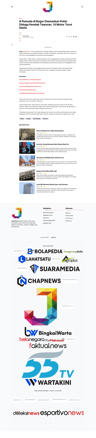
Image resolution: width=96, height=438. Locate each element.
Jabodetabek (37, 118)
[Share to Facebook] (67, 37)
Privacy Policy (69, 215)
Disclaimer (46, 218)
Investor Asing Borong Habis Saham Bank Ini (32, 83)
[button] (82, 7)
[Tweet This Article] (69, 37)
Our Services (69, 218)
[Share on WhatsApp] (71, 37)
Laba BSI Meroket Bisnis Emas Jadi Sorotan (31, 93)
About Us (67, 213)
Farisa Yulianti (26, 36)
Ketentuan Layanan (48, 212)
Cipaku (29, 118)
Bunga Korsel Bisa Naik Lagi (27, 90)
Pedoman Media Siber (49, 220)
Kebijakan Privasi (47, 215)
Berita (20, 18)
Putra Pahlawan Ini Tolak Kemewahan (30, 79)
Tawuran (45, 118)
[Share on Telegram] (76, 37)
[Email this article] (74, 37)
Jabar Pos (27, 51)
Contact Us (68, 221)
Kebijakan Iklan (47, 223)
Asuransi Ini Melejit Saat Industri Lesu (30, 86)
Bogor (22, 118)
